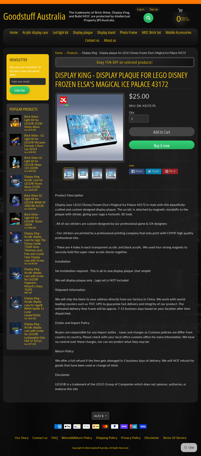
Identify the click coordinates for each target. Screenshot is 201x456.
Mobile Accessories (178, 32)
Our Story (21, 437)
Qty (131, 112)
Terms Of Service (174, 437)
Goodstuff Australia (34, 16)
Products (72, 53)
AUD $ (98, 416)
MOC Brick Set (151, 32)
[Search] (148, 18)
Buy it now (162, 145)
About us (110, 40)
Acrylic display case (35, 32)
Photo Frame (128, 32)
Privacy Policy (131, 437)
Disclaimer (151, 437)
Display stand (106, 32)
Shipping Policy (106, 437)
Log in (140, 9)
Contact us (92, 40)
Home (14, 32)
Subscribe (19, 90)
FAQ (54, 437)
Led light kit (60, 32)
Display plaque (83, 32)
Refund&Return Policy (77, 437)
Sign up (154, 9)
